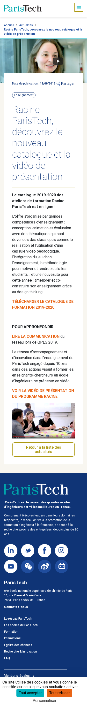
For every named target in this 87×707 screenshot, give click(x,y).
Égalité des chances (18, 645)
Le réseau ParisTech (18, 618)
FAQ (7, 658)
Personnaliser (44, 700)
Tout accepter (30, 693)
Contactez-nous (16, 607)
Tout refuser (59, 693)
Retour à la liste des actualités (43, 449)
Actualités (26, 25)
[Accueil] (23, 9)
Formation (11, 631)
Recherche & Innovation (20, 651)
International (12, 638)
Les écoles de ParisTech (21, 625)
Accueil (9, 25)
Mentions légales (17, 675)
